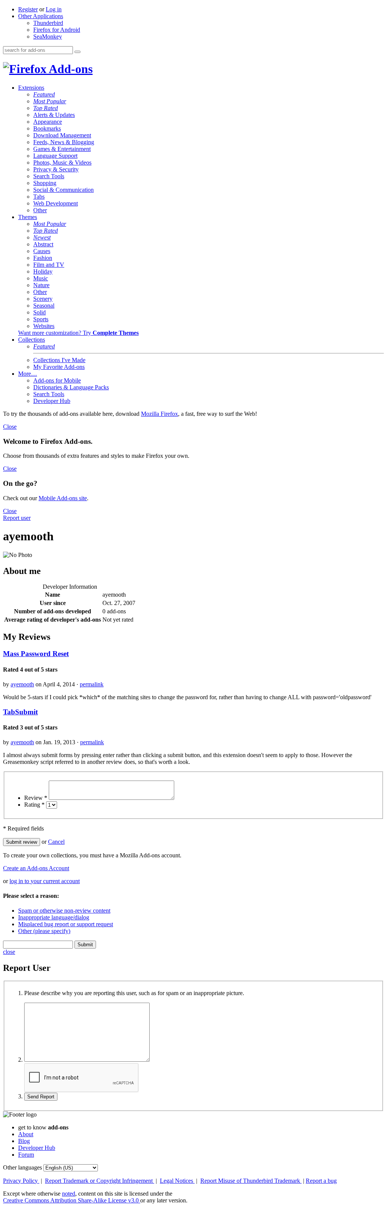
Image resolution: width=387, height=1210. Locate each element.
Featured (44, 94)
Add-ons (69, 69)
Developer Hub (51, 401)
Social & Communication (63, 190)
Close (10, 426)
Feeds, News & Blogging (63, 142)
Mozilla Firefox (159, 414)
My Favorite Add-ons (59, 367)
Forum (26, 1154)
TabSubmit (20, 712)
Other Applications (40, 16)
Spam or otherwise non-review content (64, 910)
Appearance (47, 121)
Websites (43, 326)
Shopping (44, 183)
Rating (34, 804)
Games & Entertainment (62, 149)
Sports (40, 319)
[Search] (77, 52)
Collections (31, 339)
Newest (42, 237)
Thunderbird (48, 23)
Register (28, 9)
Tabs (39, 196)
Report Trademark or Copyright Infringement (99, 1180)
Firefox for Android (56, 29)
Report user (17, 518)
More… (27, 373)
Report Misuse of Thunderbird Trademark (251, 1180)
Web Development (55, 203)
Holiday (43, 271)
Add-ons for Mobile (57, 380)
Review (35, 798)
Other (40, 210)
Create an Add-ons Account (36, 868)
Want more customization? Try (78, 333)
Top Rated (45, 108)
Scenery (43, 299)
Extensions (31, 87)
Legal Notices (177, 1180)
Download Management (62, 135)
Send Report (40, 1097)
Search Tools (48, 176)
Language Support (55, 155)
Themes (27, 217)
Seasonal (43, 305)
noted (68, 1193)
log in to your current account (44, 881)
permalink (92, 684)
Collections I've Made (59, 360)
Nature (41, 285)
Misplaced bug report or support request (65, 924)
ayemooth (22, 684)
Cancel (56, 841)
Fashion (42, 258)
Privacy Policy (21, 1180)
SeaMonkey (47, 36)
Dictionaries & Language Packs (71, 387)
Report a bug (321, 1180)
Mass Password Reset (36, 654)
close (9, 952)
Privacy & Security (56, 169)
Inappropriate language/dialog (53, 917)
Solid (39, 312)
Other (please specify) (44, 931)
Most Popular (49, 101)
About (25, 1134)
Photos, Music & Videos (62, 162)
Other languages (22, 1167)
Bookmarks (47, 128)
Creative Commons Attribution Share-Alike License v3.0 (71, 1200)
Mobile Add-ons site (63, 498)
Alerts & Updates (54, 115)
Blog (24, 1141)
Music (40, 278)
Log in (54, 9)
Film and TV (48, 264)
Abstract (43, 244)
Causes (41, 251)
